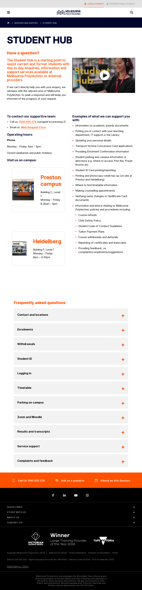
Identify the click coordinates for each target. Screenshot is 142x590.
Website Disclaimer (58, 553)
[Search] (131, 12)
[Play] (103, 75)
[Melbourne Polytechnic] (69, 12)
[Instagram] (87, 495)
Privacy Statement (77, 553)
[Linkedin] (64, 495)
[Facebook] (53, 495)
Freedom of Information (99, 553)
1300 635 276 (27, 121)
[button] (71, 507)
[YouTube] (76, 495)
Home (115, 553)
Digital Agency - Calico (18, 566)
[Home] (8, 22)
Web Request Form (33, 127)
